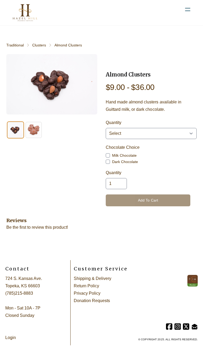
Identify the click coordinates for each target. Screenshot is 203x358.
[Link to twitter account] (186, 326)
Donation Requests (92, 300)
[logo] (25, 12)
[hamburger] (188, 9)
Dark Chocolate (125, 162)
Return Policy (86, 286)
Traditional (15, 45)
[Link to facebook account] (169, 326)
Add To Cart (148, 200)
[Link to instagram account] (177, 326)
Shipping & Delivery (92, 278)
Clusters (39, 45)
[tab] (15, 130)
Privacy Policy (87, 293)
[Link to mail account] (194, 326)
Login (10, 337)
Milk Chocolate (124, 155)
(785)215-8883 (19, 293)
